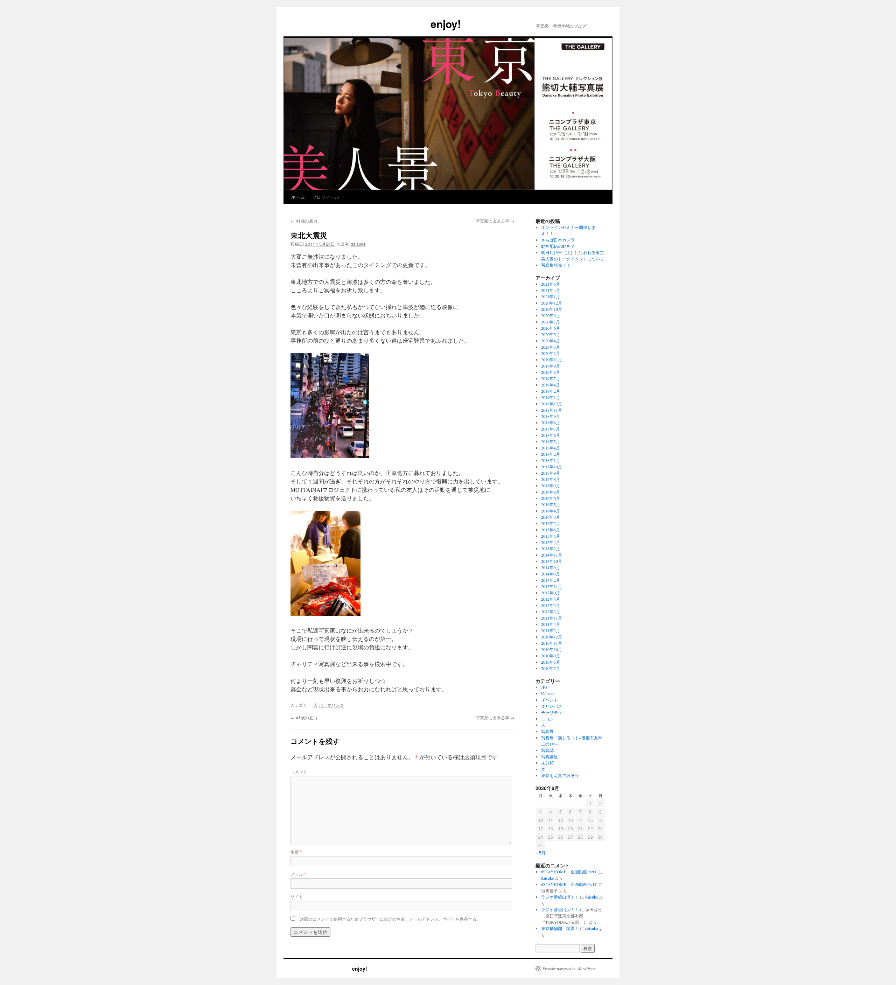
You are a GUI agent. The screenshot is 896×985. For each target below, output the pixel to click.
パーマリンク (331, 705)
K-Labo (547, 693)
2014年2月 (550, 580)
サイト (296, 896)
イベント (549, 700)
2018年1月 (550, 460)
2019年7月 (550, 378)
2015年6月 (550, 529)
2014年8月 (550, 574)
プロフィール (325, 197)
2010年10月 (551, 649)
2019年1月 (550, 397)
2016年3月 (550, 517)
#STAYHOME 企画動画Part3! (569, 871)
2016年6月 (550, 498)
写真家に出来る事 (495, 221)
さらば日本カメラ (558, 240)
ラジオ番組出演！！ (560, 897)
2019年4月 (550, 384)
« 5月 (541, 852)
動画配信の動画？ (558, 246)
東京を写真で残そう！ (562, 775)
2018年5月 (550, 441)
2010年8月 (550, 662)
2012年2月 (550, 611)
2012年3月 (550, 605)
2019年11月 (551, 359)
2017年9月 (550, 473)
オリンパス (551, 706)
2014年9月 (550, 567)
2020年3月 (550, 347)
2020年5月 (550, 334)
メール (298, 874)
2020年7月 (550, 321)
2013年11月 (551, 586)
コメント (298, 771)
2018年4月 (550, 447)
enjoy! (372, 23)
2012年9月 (550, 592)
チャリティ (551, 712)
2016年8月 (550, 492)
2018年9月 (550, 416)
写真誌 (547, 750)
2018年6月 (550, 435)
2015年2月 (550, 548)
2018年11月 (551, 410)
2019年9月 (550, 366)
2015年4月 (550, 542)
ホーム (298, 197)
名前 (296, 851)
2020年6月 (550, 328)
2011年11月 (551, 618)
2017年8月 (550, 479)
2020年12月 (551, 303)
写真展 (547, 731)
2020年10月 (551, 309)
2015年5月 (550, 536)
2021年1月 (550, 296)
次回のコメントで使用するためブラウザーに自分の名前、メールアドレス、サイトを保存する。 (390, 919)
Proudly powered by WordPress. (569, 968)
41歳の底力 (303, 221)
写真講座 (549, 756)
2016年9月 (550, 485)
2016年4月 (550, 511)
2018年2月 (550, 454)
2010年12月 (551, 637)
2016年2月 (550, 523)
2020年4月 (550, 340)
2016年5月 (550, 504)
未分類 (547, 763)
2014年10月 (551, 561)
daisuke (358, 244)
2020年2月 (550, 353)
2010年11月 (551, 643)
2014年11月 (551, 555)
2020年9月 (550, 315)
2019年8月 (550, 372)
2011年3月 (550, 630)
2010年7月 (550, 668)
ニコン (547, 718)
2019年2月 (550, 391)
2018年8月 (550, 422)
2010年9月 (550, 655)
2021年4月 (550, 290)
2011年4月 (550, 624)
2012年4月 (550, 599)
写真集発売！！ (555, 265)
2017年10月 (551, 466)
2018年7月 (550, 429)
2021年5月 (550, 284)
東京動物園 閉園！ (560, 928)
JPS (544, 687)
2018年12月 (551, 403)
